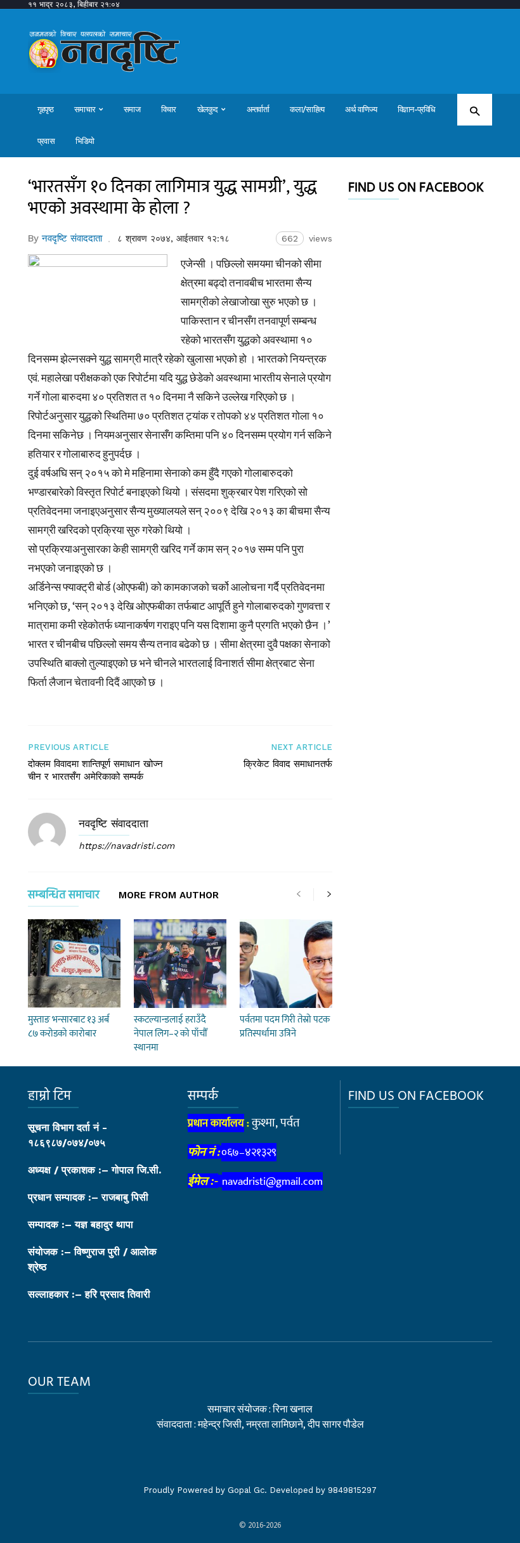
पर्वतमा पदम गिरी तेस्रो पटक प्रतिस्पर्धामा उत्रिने (285, 1027)
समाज (132, 109)
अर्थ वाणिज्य (361, 109)
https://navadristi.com (126, 846)
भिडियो (84, 141)
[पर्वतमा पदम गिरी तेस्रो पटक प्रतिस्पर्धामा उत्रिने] (286, 963)
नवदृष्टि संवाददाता (72, 238)
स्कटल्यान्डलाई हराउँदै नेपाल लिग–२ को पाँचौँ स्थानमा (170, 1034)
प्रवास (46, 141)
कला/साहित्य (307, 109)
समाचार (84, 109)
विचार (168, 109)
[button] (474, 111)
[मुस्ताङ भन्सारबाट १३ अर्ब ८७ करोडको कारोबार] (74, 963)
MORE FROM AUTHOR (169, 896)
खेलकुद (207, 109)
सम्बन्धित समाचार (64, 897)
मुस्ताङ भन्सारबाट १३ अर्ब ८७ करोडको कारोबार (68, 1027)
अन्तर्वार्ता (258, 109)
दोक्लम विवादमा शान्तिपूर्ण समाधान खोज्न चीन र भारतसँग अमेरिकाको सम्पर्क (95, 770)
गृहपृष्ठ (45, 109)
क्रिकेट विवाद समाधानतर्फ (288, 764)
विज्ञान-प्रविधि (417, 109)
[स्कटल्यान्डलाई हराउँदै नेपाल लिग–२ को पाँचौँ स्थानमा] (180, 963)
